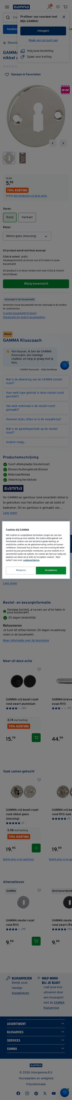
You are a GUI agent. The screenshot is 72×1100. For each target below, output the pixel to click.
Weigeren (21, 570)
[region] (36, 550)
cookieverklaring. (31, 560)
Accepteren (51, 570)
